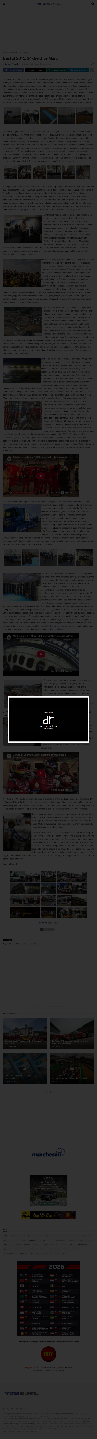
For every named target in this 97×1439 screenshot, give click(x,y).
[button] (85, 700)
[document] (48, 719)
